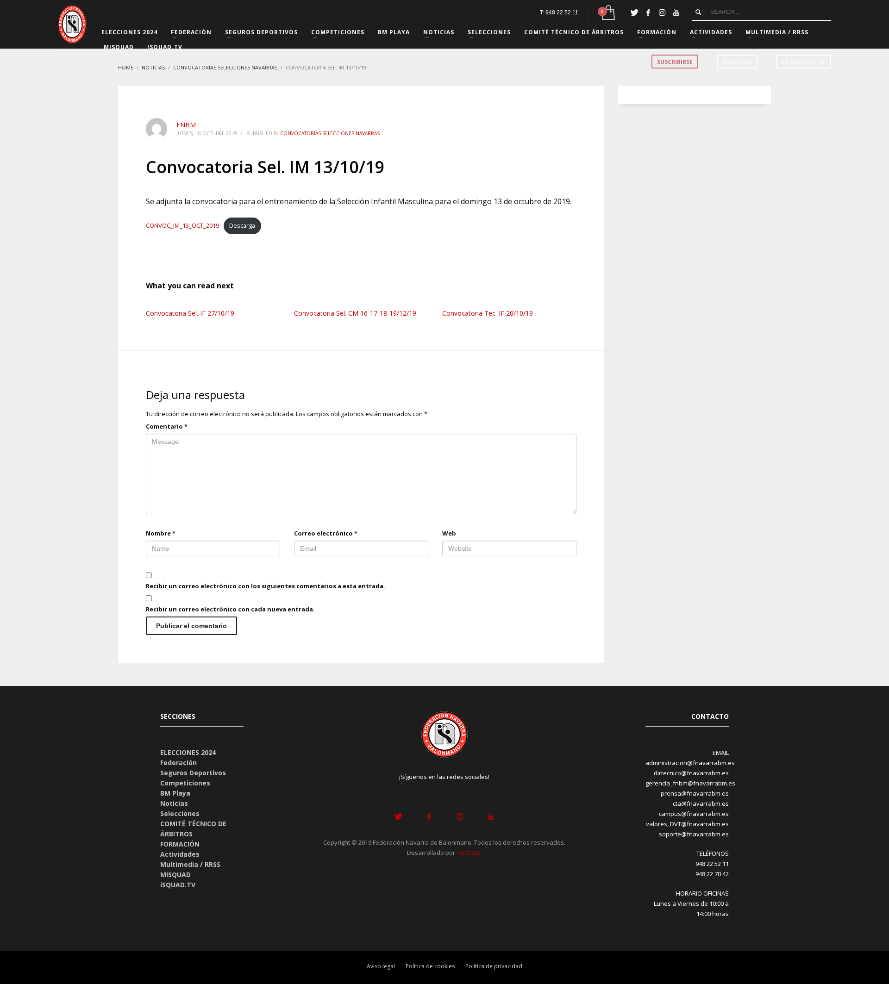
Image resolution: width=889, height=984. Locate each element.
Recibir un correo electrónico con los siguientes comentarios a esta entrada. (265, 586)
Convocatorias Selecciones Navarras (330, 133)
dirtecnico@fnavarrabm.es (691, 773)
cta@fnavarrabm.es (701, 803)
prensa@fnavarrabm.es (695, 793)
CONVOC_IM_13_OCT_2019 (182, 225)
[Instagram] (662, 12)
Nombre (160, 533)
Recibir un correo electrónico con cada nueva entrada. (230, 609)
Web (449, 533)
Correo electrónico (325, 533)
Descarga (242, 225)
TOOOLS (468, 852)
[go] (698, 12)
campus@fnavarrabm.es (694, 814)
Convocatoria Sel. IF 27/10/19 (190, 313)
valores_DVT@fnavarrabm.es (687, 824)
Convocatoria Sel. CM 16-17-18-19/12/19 (355, 313)
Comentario (167, 426)
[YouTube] (676, 12)
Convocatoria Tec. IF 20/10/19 (487, 313)
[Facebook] (648, 12)
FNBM (186, 124)
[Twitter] (634, 12)
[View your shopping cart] (607, 12)
